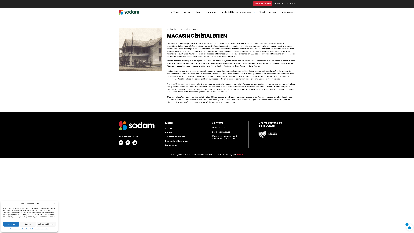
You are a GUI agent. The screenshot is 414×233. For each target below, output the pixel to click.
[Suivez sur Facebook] (121, 142)
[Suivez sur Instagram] (127, 142)
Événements (171, 145)
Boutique (279, 3)
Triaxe (240, 154)
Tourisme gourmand (175, 137)
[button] (54, 204)
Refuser (28, 224)
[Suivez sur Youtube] (134, 142)
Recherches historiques (176, 141)
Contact (291, 3)
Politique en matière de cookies (19, 229)
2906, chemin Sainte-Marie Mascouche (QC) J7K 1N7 (225, 137)
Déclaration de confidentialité (39, 229)
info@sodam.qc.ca (221, 132)
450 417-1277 (218, 127)
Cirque (168, 132)
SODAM (168, 128)
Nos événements (263, 4)
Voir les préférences (46, 224)
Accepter (11, 224)
